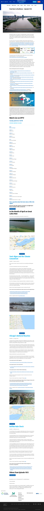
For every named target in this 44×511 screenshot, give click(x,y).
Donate (39, 1)
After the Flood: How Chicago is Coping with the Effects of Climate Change (21, 72)
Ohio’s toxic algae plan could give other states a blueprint (19, 292)
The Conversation (27, 42)
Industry (22, 5)
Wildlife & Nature (14, 5)
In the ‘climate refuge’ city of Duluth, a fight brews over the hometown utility (21, 79)
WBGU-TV (10, 142)
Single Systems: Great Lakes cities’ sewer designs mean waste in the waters (21, 81)
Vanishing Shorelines (21, 387)
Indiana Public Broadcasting (23, 44)
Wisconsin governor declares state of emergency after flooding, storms (21, 384)
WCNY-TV (10, 186)
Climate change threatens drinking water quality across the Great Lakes (21, 87)
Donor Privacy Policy (16, 509)
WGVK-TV (10, 170)
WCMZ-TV (10, 164)
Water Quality (8, 5)
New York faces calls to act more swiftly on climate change (19, 385)
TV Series (10, 1)
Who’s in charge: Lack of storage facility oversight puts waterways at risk (21, 466)
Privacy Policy (12, 509)
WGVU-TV (10, 167)
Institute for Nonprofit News (15, 42)
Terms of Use (9, 509)
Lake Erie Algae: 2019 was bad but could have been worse (18, 293)
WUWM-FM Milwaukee (15, 44)
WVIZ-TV (10, 154)
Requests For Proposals (23, 509)
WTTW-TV (10, 151)
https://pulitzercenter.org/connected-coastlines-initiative (18, 57)
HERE (25, 461)
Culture (32, 5)
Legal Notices (19, 509)
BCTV (10, 139)
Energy (18, 5)
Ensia (31, 42)
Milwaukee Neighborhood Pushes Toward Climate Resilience (19, 90)
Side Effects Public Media (29, 43)
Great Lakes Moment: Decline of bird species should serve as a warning (21, 383)
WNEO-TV (10, 129)
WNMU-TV (11, 173)
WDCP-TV (10, 136)
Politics (25, 5)
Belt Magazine (22, 42)
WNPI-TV (10, 195)
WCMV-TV (10, 148)
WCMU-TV (10, 179)
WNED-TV (10, 145)
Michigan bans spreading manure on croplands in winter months (20, 291)
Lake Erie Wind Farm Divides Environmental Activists (18, 89)
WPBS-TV (10, 198)
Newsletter (34, 1)
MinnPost (22, 43)
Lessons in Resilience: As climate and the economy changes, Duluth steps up (21, 85)
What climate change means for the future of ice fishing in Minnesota (20, 467)
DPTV (10, 126)
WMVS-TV (10, 176)
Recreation (28, 5)
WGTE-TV (10, 189)
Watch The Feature (22, 333)
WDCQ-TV (10, 192)
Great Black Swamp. (22, 295)
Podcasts (14, 1)
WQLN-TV (10, 161)
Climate (35, 5)
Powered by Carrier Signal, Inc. (38, 509)
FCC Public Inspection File (5, 509)
